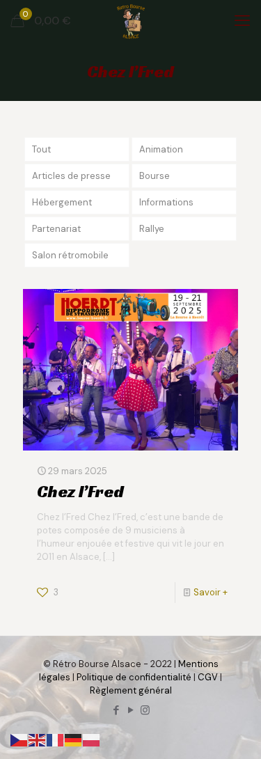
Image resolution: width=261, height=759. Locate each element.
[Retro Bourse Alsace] (130, 20)
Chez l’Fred (80, 491)
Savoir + (210, 592)
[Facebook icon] (116, 710)
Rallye (151, 229)
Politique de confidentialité (134, 677)
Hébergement (62, 202)
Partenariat (56, 229)
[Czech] (19, 739)
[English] (38, 739)
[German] (74, 739)
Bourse (154, 176)
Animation (161, 149)
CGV (208, 677)
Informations (166, 202)
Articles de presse (71, 176)
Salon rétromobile (70, 255)
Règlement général (131, 690)
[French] (56, 739)
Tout (41, 149)
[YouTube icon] (130, 710)
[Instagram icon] (145, 710)
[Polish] (92, 739)
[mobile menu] (242, 21)
